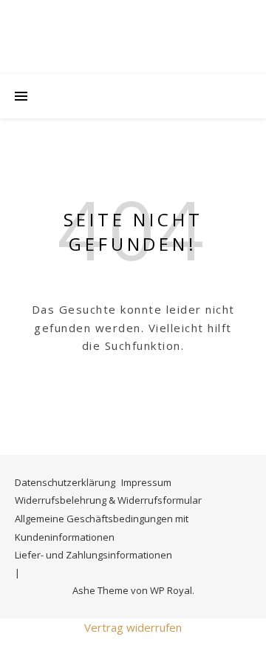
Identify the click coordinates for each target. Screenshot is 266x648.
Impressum (146, 482)
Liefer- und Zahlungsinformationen (93, 554)
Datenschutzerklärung (65, 482)
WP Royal (171, 590)
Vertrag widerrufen (133, 627)
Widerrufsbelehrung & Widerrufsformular (108, 500)
